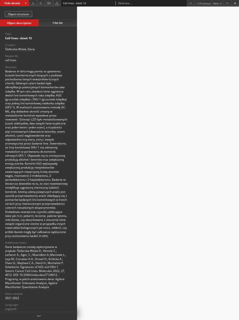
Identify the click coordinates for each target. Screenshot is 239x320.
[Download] (33, 3)
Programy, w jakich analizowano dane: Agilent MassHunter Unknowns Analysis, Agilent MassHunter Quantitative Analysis (34, 283)
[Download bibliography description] (49, 3)
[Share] (41, 3)
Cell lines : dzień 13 (18, 38)
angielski (11, 309)
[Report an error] (57, 3)
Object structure (18, 14)
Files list (58, 23)
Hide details (12, 3)
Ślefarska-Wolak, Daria (20, 49)
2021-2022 (12, 298)
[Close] (235, 3)
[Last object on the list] (227, 3)
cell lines (10, 60)
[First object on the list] (191, 3)
